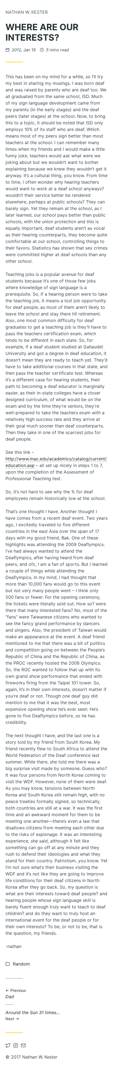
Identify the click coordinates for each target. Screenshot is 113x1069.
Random (21, 964)
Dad (18, 993)
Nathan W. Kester (26, 12)
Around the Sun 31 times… (32, 1015)
